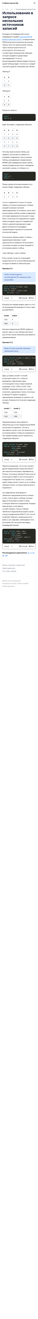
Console (24, 298)
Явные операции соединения (13, 565)
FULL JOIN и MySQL (9, 571)
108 (6, 555)
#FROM (19, 583)
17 (31, 553)
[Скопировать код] (33, 116)
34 (33, 553)
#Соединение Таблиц (9, 583)
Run (32, 298)
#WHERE (26, 583)
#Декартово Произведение (11, 581)
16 (28, 553)
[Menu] (34, 3)
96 (3, 555)
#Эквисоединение (8, 586)
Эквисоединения (8, 568)
